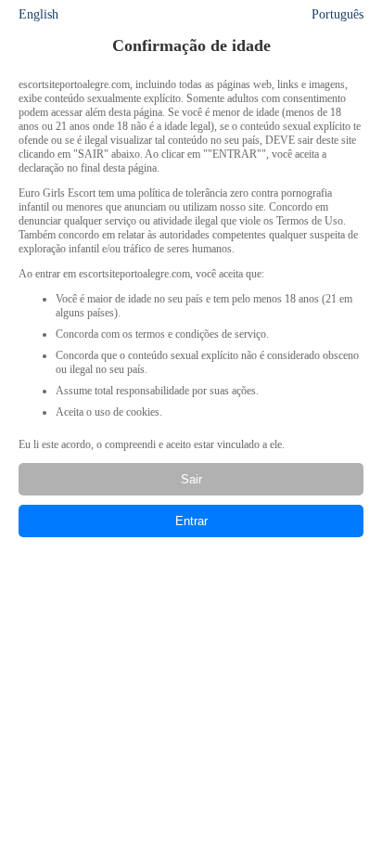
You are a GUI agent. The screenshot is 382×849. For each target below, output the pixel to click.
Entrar (191, 521)
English (38, 14)
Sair (191, 479)
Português (337, 14)
